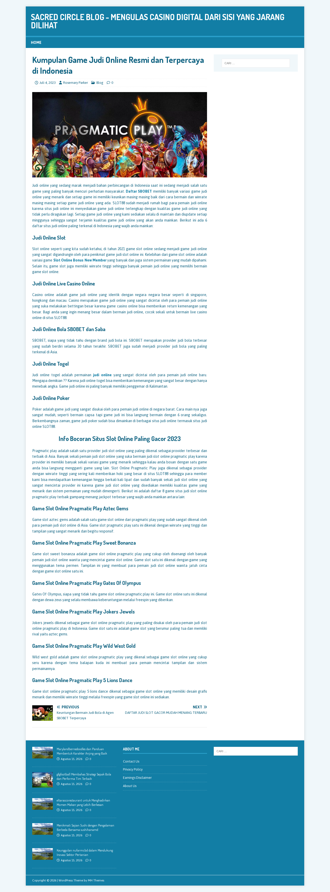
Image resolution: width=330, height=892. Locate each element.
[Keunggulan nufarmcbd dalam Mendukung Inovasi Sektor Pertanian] (42, 857)
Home (36, 42)
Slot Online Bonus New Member (79, 260)
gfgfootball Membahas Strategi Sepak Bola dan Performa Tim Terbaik (84, 776)
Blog (99, 83)
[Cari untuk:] (256, 63)
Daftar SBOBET (139, 191)
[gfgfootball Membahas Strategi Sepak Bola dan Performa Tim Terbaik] (42, 785)
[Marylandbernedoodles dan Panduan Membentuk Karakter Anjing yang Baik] (42, 756)
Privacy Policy (133, 769)
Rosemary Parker (75, 83)
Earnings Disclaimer (137, 778)
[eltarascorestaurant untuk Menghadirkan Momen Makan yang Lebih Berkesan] (42, 807)
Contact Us (131, 761)
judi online (102, 375)
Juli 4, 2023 (47, 83)
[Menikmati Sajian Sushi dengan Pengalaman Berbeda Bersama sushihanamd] (42, 832)
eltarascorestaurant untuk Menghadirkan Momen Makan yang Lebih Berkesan (83, 802)
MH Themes (96, 880)
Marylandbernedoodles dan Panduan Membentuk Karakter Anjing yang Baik (82, 751)
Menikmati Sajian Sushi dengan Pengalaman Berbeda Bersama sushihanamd (85, 827)
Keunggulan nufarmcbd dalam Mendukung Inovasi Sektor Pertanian (85, 852)
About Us (129, 786)
